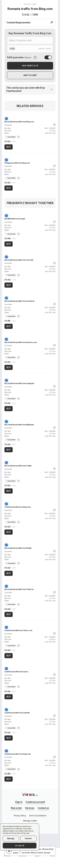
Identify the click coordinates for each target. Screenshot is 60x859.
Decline (28, 838)
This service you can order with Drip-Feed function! (25, 89)
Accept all (19, 845)
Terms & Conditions (37, 816)
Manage (10, 838)
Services (29, 808)
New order (16, 808)
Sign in (18, 802)
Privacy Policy (20, 816)
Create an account (35, 802)
